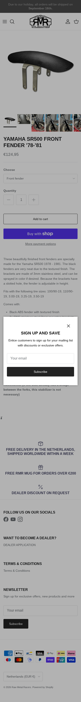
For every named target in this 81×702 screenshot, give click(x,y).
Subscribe (40, 371)
